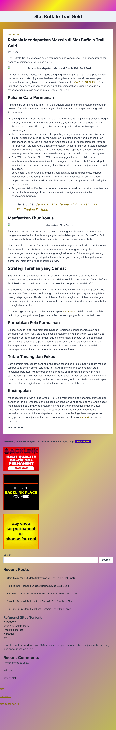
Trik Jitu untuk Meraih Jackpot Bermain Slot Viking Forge (39, 609)
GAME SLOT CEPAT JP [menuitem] (87, 82)
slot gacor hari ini (9, 703)
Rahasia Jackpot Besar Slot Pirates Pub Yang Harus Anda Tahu (43, 593)
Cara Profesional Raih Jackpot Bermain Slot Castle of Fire (39, 601)
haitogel (7, 670)
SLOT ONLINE (14, 35)
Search (7, 554)
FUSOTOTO (9, 622)
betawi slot (9, 678)
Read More (15, 427)
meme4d (85, 417)
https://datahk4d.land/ (16, 626)
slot (5, 637)
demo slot (5, 696)
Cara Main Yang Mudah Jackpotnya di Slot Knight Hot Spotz (41, 578)
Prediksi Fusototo (13, 629)
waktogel (8, 633)
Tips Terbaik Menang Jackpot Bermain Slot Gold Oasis (38, 585)
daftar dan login (29, 645)
